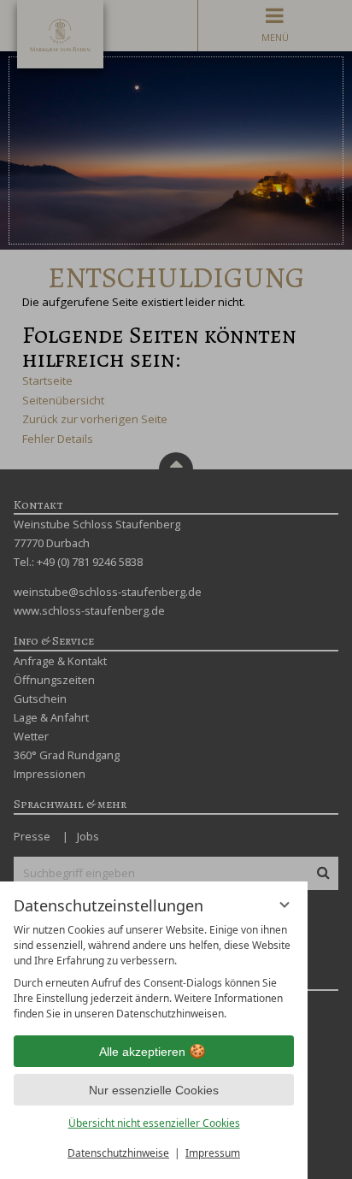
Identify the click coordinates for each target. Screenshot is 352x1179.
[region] (154, 972)
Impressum (212, 1153)
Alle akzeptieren (142, 1051)
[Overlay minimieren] (284, 904)
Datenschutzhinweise (118, 1153)
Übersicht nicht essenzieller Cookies (154, 1123)
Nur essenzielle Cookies (154, 1090)
